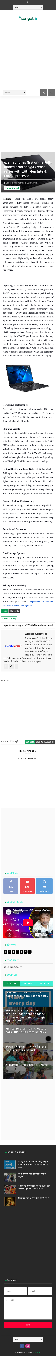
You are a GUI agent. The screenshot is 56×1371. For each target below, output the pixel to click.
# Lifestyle (14, 610)
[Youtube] (33, 1344)
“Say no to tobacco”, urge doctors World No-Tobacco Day (33, 1164)
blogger (30, 742)
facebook (49, 742)
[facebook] (27, 2)
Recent (28, 983)
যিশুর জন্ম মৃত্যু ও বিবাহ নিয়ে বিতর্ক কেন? (33, 1198)
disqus (39, 742)
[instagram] (27, 1346)
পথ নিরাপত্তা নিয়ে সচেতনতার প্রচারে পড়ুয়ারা (27, 1064)
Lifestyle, (33, 182)
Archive (44, 983)
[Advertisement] (28, 59)
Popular (11, 983)
